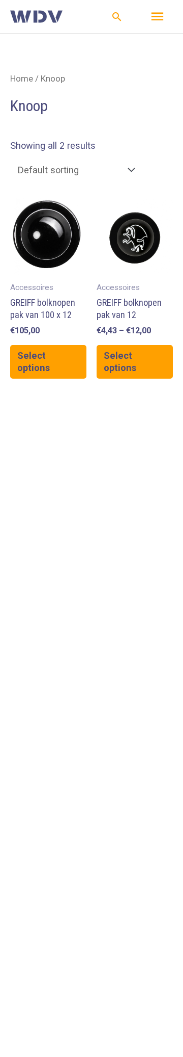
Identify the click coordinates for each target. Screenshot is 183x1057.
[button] (117, 16)
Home (21, 78)
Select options (33, 361)
